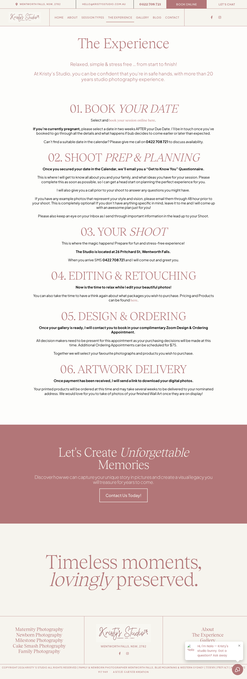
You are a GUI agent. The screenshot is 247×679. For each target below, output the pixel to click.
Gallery (142, 17)
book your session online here (132, 120)
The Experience (120, 17)
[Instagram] (220, 17)
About (72, 17)
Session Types (92, 17)
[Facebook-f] (212, 17)
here (133, 300)
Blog (157, 17)
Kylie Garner (125, 672)
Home (59, 17)
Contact (172, 17)
